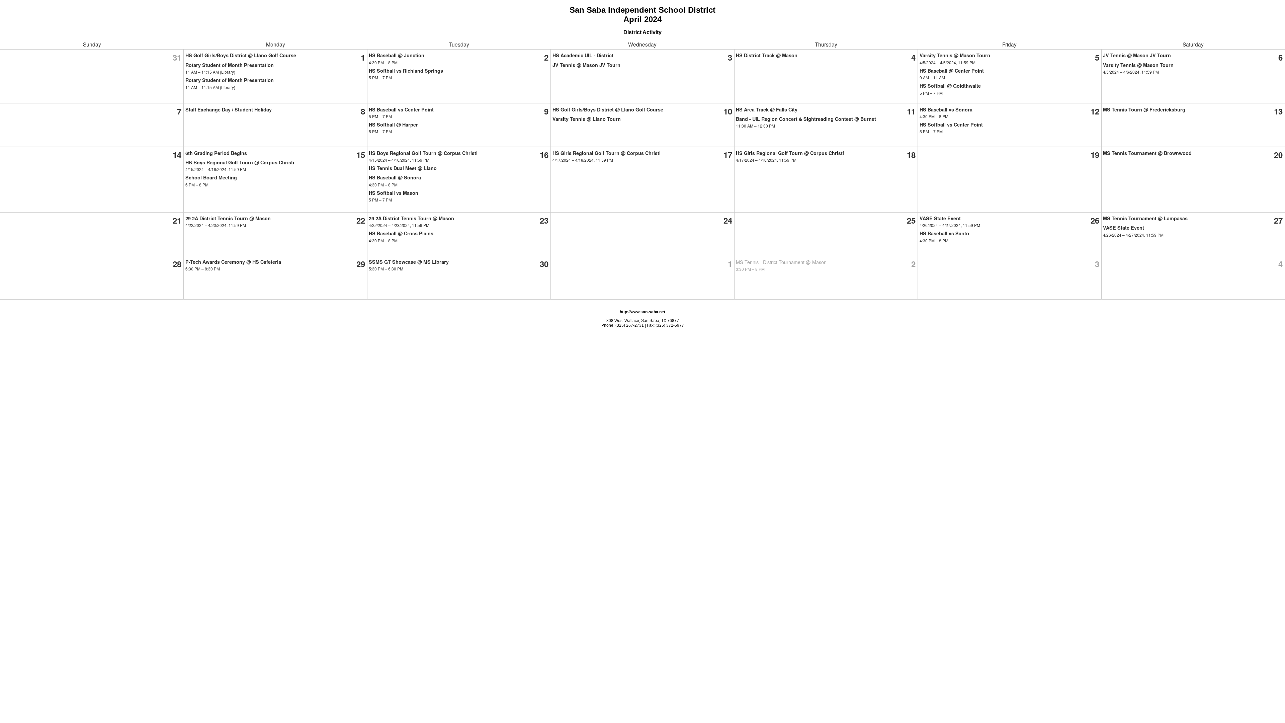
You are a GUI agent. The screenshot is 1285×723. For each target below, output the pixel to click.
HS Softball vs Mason (393, 192)
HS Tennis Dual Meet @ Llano (403, 168)
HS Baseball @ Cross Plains (401, 233)
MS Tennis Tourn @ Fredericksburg (1144, 109)
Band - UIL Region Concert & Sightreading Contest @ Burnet (806, 118)
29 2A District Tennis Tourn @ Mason (228, 218)
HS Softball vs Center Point (951, 124)
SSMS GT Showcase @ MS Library (409, 261)
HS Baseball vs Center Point (401, 109)
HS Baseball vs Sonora (946, 109)
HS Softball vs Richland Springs (406, 70)
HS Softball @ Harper (393, 124)
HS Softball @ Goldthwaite (950, 85)
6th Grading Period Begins (216, 153)
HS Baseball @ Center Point (952, 70)
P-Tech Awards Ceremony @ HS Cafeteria (233, 261)
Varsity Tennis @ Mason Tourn (955, 55)
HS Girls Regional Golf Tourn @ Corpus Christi (606, 153)
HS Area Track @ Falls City (766, 109)
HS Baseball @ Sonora (395, 177)
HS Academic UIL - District (582, 55)
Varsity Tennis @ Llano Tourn (586, 118)
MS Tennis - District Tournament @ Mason (781, 261)
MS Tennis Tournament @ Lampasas (1145, 218)
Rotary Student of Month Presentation (229, 65)
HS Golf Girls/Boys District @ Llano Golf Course (240, 55)
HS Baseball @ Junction (396, 55)
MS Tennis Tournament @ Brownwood (1147, 153)
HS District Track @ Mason (766, 55)
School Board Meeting (211, 177)
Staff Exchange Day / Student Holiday (228, 109)
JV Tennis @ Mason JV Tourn (586, 65)
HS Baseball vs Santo (944, 233)
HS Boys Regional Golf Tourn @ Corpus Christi (239, 162)
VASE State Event (940, 218)
